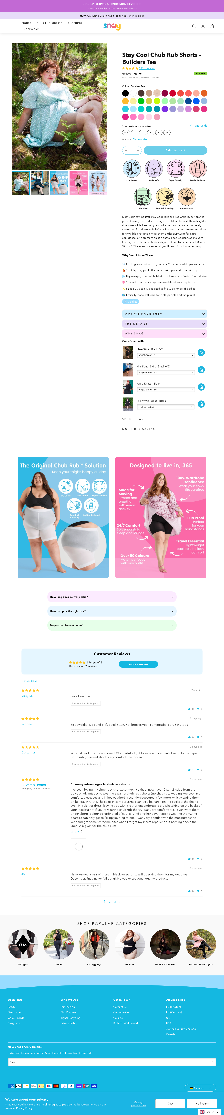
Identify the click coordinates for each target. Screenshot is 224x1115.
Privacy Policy (24, 1108)
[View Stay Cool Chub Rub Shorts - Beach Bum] (149, 109)
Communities (121, 1012)
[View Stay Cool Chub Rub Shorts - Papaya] (204, 93)
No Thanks (202, 1103)
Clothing (75, 23)
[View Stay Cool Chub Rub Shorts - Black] (125, 93)
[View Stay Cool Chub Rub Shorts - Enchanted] (165, 109)
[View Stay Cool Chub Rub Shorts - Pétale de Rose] (149, 117)
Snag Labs (14, 1023)
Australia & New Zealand (181, 1028)
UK (168, 1017)
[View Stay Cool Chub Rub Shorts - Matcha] (172, 101)
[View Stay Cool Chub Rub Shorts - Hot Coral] (180, 93)
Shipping (137, 78)
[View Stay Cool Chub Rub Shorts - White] (133, 93)
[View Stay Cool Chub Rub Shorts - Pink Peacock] (125, 117)
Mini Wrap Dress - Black (151, 400)
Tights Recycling (71, 1017)
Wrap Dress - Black (148, 383)
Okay (170, 1103)
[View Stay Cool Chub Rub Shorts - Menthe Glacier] (133, 109)
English (210, 1111)
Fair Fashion (68, 1006)
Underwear (30, 29)
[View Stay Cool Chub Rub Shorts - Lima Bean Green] (149, 101)
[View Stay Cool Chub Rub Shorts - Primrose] (133, 101)
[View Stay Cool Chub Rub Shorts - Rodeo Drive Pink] (157, 117)
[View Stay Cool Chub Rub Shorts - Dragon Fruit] (141, 117)
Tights (26, 23)
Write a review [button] (138, 664)
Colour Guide (16, 1017)
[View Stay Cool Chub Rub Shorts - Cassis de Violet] (180, 109)
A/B (126, 132)
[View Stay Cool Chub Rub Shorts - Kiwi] (157, 101)
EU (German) (174, 1012)
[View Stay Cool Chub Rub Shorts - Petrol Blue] (157, 109)
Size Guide (14, 1012)
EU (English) (173, 1006)
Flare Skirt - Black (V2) (150, 349)
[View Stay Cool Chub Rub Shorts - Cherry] (165, 93)
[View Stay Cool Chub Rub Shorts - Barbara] (204, 109)
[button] (12, 26)
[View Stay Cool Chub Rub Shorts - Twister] (165, 101)
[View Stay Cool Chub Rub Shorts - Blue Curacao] (125, 109)
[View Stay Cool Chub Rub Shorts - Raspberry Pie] (196, 109)
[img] (30, 690)
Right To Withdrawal (125, 1023)
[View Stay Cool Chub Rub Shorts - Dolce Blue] (188, 101)
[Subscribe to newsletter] (213, 1062)
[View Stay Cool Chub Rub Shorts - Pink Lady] (133, 117)
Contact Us (120, 1006)
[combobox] (209, 1112)
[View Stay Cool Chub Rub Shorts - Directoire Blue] (196, 101)
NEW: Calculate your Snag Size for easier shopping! (112, 15)
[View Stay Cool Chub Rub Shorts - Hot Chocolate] (141, 93)
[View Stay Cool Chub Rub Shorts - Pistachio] (180, 101)
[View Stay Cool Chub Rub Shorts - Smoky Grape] (188, 109)
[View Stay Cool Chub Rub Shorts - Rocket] (141, 101)
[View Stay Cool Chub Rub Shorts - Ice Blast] (204, 101)
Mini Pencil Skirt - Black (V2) (153, 366)
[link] (203, 26)
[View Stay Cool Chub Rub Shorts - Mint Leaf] (141, 109)
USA (168, 1023)
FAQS (11, 1006)
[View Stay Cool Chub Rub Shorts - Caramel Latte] (149, 93)
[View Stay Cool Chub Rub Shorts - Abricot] (196, 93)
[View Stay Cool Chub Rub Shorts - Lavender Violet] (172, 109)
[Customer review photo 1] (78, 846)
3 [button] (115, 901)
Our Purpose (69, 1012)
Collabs (118, 1017)
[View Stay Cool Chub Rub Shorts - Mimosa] (125, 101)
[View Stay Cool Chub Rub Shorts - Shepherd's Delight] (172, 93)
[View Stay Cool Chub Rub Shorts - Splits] (188, 93)
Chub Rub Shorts (50, 23)
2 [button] (110, 901)
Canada (170, 1034)
